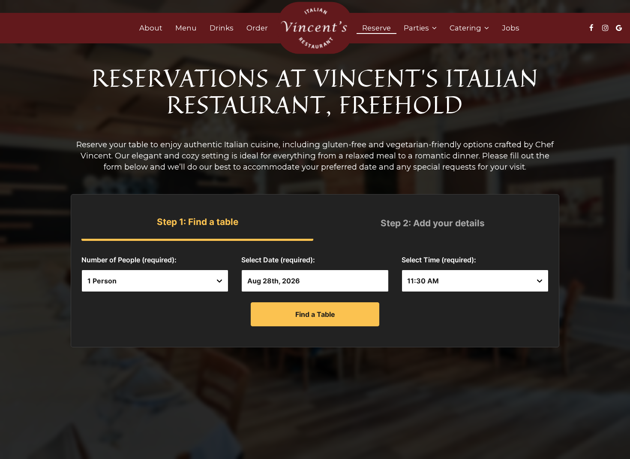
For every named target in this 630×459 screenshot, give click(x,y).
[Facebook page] (591, 28)
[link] (315, 28)
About (150, 28)
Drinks (222, 28)
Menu (186, 28)
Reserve (376, 28)
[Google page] (619, 28)
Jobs (510, 28)
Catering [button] (466, 28)
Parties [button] (417, 28)
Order (257, 28)
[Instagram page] (605, 28)
